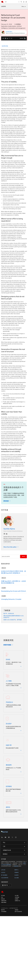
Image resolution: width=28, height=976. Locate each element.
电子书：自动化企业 (9, 613)
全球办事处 (17, 897)
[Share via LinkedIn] (7, 38)
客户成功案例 (4, 875)
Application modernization (8, 26)
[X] (12, 838)
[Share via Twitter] (9, 38)
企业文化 (3, 872)
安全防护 (9, 724)
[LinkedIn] (2, 838)
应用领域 (9, 786)
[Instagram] (16, 838)
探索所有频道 (7, 645)
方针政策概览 (3, 911)
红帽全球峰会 (3, 902)
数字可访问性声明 (18, 911)
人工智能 (9, 681)
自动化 (8, 659)
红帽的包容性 (3, 900)
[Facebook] (9, 838)
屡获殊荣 (16, 866)
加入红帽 (17, 877)
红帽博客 (3, 6)
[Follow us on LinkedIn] (7, 534)
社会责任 (17, 875)
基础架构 (9, 765)
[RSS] (25, 38)
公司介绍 (3, 869)
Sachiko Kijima (9, 31)
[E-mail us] (11, 38)
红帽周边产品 (17, 900)
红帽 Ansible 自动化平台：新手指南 (13, 619)
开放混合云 (9, 702)
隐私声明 (3, 909)
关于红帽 (3, 895)
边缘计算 (9, 745)
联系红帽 (3, 899)
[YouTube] (5, 838)
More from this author (10, 547)
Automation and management (16, 28)
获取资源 (6, 501)
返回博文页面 (5, 46)
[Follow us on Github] (4, 534)
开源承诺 (17, 872)
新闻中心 (17, 869)
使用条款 (16, 909)
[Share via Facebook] (5, 38)
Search (23, 556)
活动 (2, 897)
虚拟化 (8, 807)
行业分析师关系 (4, 877)
